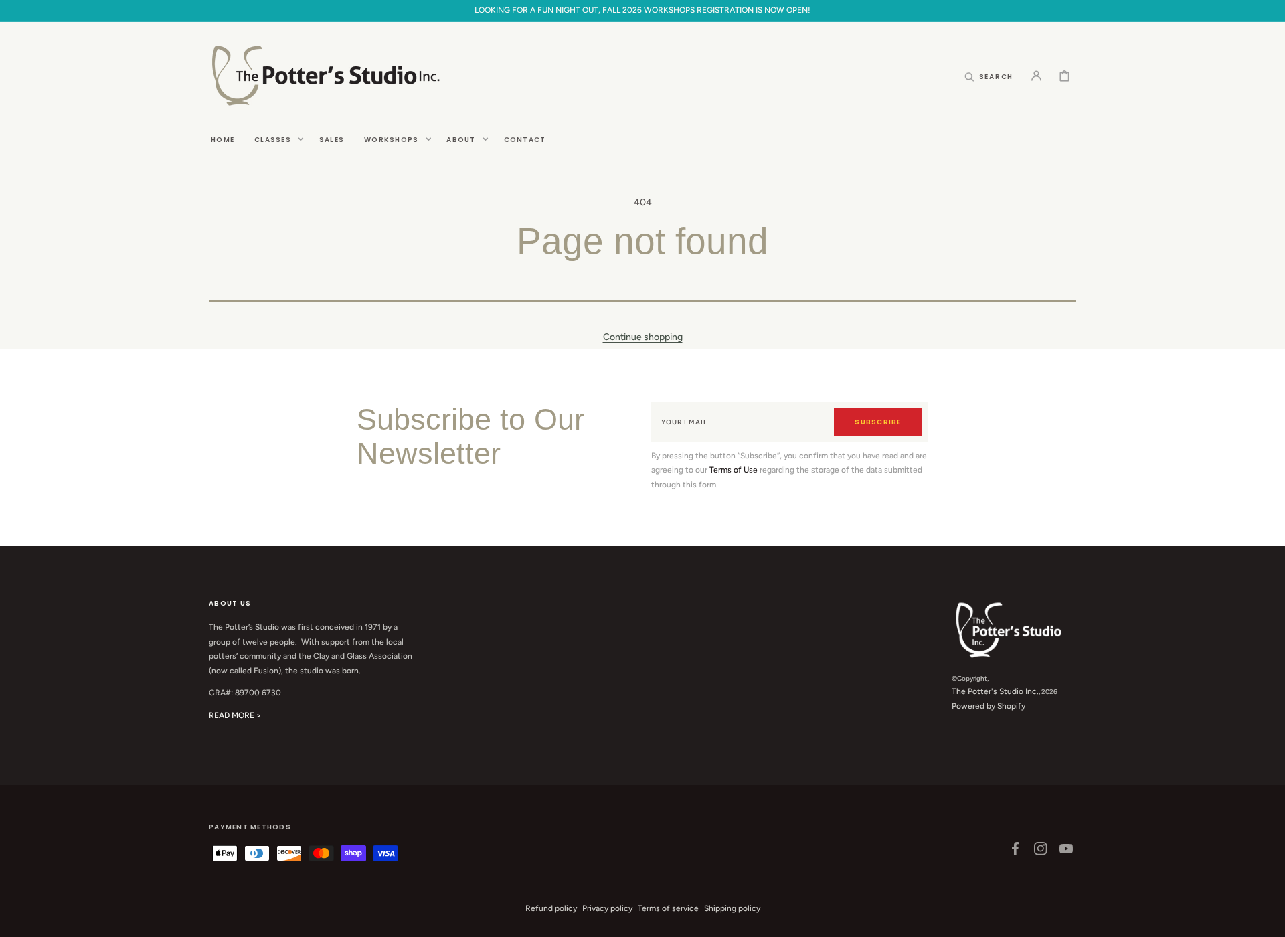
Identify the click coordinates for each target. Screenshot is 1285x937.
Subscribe (878, 422)
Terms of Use (733, 470)
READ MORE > (235, 715)
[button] (989, 75)
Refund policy (551, 908)
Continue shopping (643, 337)
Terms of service (668, 908)
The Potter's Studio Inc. (995, 691)
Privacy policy (607, 908)
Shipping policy (732, 908)
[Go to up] (1267, 919)
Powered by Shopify (988, 706)
